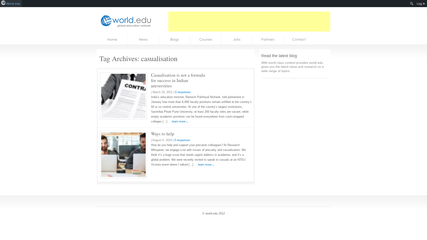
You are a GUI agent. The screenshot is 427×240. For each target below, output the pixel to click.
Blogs (174, 39)
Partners (267, 39)
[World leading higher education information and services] (124, 21)
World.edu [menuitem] (13, 3)
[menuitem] (411, 3)
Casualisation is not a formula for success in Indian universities (178, 80)
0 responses (183, 92)
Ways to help (162, 134)
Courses (205, 39)
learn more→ (180, 121)
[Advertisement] (249, 22)
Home (112, 39)
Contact (299, 39)
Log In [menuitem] (421, 3)
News (143, 39)
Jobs (236, 39)
